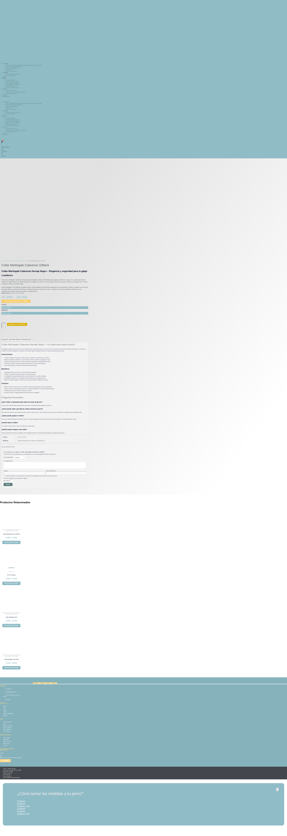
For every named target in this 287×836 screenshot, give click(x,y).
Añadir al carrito (17, 324)
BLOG (4, 95)
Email (1, 755)
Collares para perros (10, 261)
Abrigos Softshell (10, 80)
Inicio (2, 261)
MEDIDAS (4, 310)
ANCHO (3, 304)
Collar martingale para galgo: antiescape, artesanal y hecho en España (24, 65)
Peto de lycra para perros (12, 87)
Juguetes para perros (11, 93)
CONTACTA (6, 96)
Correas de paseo (10, 75)
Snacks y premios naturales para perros (16, 92)
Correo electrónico (51, 470)
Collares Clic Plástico (11, 71)
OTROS (5, 89)
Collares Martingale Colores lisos (14, 66)
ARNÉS (5, 77)
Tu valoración (8, 461)
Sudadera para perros (11, 86)
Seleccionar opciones (11, 542)
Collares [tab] (21, 801)
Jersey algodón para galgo (12, 83)
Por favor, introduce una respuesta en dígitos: (15, 478)
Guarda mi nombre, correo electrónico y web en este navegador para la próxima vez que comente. (31, 476)
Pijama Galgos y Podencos (13, 84)
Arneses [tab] (21, 803)
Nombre (6, 470)
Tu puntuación (9, 457)
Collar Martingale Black (11, 68)
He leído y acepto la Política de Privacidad (12, 757)
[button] (35, 99)
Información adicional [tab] (14, 339)
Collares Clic (9, 69)
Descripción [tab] (4, 339)
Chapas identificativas (11, 90)
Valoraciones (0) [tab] (26, 339)
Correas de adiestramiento (13, 74)
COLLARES (5, 63)
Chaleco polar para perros (12, 81)
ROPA (4, 78)
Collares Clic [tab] (23, 806)
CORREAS (5, 72)
